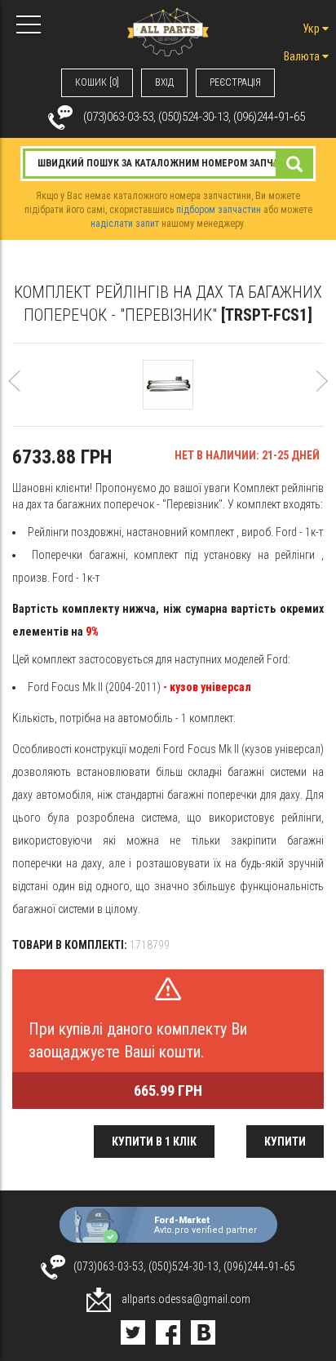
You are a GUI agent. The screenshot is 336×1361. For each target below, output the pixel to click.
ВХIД (164, 82)
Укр (312, 28)
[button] (14, 389)
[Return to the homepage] (168, 31)
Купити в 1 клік (154, 1141)
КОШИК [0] (97, 82)
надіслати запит (125, 223)
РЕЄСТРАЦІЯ (235, 82)
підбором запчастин (218, 209)
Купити (285, 1141)
